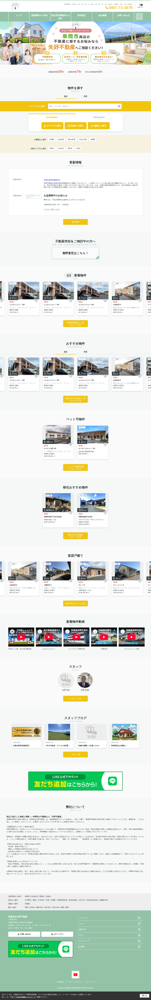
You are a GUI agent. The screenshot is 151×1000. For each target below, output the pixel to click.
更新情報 (75, 222)
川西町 (53, 900)
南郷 (62, 907)
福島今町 (39, 907)
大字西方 (28, 900)
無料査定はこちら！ (75, 253)
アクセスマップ (83, 941)
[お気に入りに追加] (36, 300)
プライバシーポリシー (74, 982)
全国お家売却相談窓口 (52, 180)
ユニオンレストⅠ (48, 649)
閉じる (144, 996)
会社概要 (102, 15)
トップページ (83, 918)
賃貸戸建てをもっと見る (75, 604)
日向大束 (55, 907)
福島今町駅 (71, 139)
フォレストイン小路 (131, 649)
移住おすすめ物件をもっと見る (75, 536)
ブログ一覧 (75, 755)
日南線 (27, 904)
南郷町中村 (104, 900)
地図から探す (100, 126)
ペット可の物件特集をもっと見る (75, 468)
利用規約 (61, 982)
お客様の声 (82, 929)
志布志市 (61, 148)
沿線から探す (77, 126)
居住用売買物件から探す (60, 17)
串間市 (51, 148)
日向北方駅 (83, 139)
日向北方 (47, 907)
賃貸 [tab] (65, 96)
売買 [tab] (85, 96)
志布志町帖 (73, 900)
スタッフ (81, 924)
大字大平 (82, 900)
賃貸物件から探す (39, 15)
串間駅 (51, 139)
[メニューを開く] (139, 16)
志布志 (32, 907)
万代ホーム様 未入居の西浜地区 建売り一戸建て (21, 649)
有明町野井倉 (62, 900)
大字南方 (41, 900)
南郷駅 (93, 139)
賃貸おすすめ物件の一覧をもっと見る (75, 399)
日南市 (78, 148)
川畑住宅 (104, 649)
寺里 (48, 900)
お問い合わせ (123, 15)
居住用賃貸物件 (52, 117)
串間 (26, 907)
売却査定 (81, 15)
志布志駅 (61, 139)
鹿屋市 (70, 148)
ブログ (80, 935)
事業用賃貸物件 (99, 117)
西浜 (35, 900)
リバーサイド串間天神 (76, 649)
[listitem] (23, 298)
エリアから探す (54, 126)
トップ (19, 15)
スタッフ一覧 (75, 699)
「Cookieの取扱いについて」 (24, 997)
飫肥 (67, 907)
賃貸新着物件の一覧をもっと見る (75, 324)
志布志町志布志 (93, 900)
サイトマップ (90, 982)
